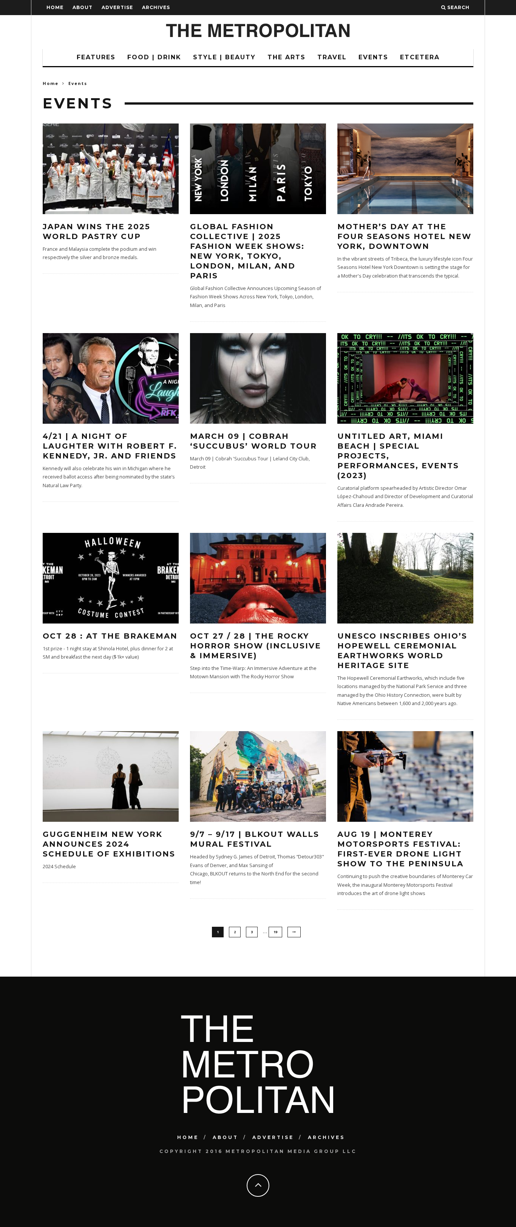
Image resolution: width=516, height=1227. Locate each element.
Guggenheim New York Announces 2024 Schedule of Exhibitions (109, 844)
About (83, 7)
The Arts (286, 57)
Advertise (117, 7)
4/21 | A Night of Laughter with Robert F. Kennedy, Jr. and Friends (110, 446)
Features (96, 57)
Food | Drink (154, 57)
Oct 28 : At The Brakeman (110, 636)
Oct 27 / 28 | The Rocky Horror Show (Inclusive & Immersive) (255, 645)
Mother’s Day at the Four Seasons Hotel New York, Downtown (404, 236)
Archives (156, 7)
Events (373, 57)
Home (54, 7)
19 (275, 931)
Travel (332, 57)
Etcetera (420, 57)
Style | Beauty (224, 57)
